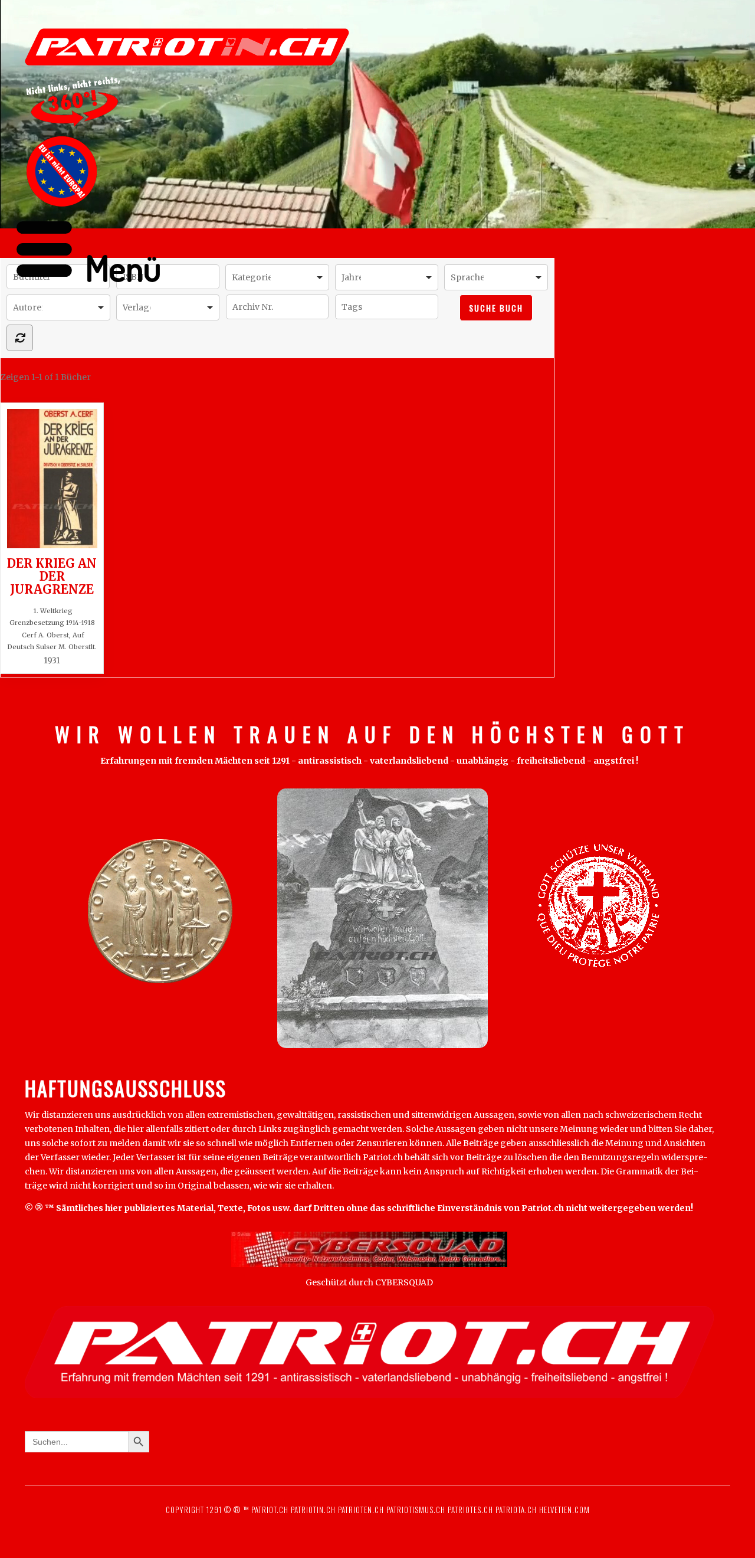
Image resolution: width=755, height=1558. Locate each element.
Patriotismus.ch (416, 1510)
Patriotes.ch (470, 1510)
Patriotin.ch (313, 1510)
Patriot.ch (269, 1510)
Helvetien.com (563, 1510)
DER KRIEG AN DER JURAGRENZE (52, 576)
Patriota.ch (515, 1510)
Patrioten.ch (360, 1510)
